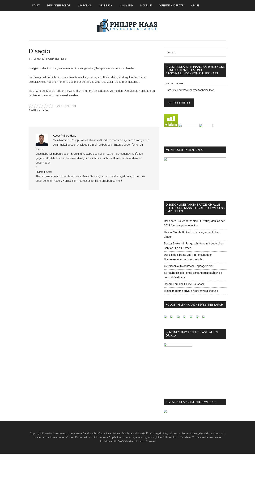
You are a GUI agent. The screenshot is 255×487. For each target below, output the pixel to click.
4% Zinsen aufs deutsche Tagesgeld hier (188, 266)
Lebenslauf (94, 140)
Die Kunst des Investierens (125, 158)
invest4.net (76, 158)
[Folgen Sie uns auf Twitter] (173, 318)
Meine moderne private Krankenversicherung (191, 290)
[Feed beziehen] (186, 318)
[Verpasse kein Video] (192, 318)
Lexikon (46, 110)
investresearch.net (127, 26)
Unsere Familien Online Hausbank (184, 284)
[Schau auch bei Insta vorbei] (199, 318)
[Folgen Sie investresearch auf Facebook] (166, 318)
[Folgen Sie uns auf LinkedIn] (179, 318)
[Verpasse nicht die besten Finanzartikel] (205, 318)
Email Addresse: (173, 83)
